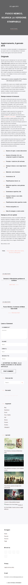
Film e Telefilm (7, 415)
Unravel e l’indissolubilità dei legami (12, 502)
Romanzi (6, 538)
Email (5, 348)
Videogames (17, 252)
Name (4, 341)
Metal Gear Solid (19, 250)
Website (5, 356)
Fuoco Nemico (10, 250)
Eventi (5, 412)
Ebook (5, 533)
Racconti (6, 536)
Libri (5, 417)
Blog (5, 407)
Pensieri (6, 422)
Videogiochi (6, 427)
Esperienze (6, 410)
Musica (6, 420)
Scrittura (14, 28)
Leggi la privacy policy (9, 567)
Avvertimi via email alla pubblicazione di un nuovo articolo (11, 364)
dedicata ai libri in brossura (10, 116)
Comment (6, 327)
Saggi (5, 541)
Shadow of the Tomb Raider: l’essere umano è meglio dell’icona (13, 507)
